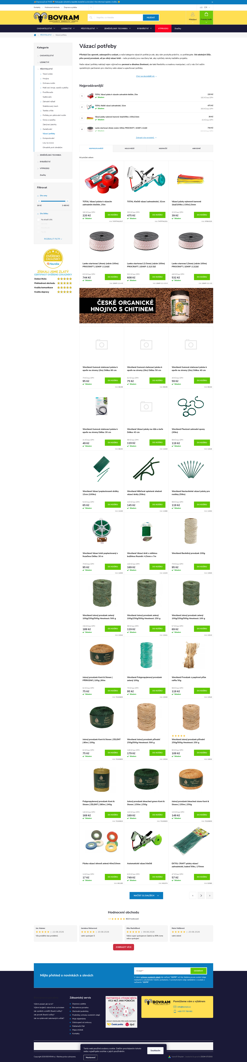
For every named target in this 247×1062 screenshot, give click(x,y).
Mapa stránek (77, 1030)
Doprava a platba (70, 7)
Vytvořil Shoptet (178, 1057)
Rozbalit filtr (52, 238)
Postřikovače (48, 92)
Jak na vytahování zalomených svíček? (49, 1018)
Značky (43, 175)
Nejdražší (163, 148)
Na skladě (46, 220)
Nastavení (90, 1057)
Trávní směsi (48, 74)
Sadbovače (47, 97)
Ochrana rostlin (49, 83)
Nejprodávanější (96, 148)
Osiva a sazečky (49, 120)
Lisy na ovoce (48, 143)
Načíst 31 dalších (144, 895)
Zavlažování (47, 129)
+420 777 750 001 (184, 1011)
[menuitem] (46, 29)
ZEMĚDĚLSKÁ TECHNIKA (50, 155)
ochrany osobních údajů (150, 977)
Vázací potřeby (49, 133)
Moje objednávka (79, 1019)
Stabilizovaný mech (50, 106)
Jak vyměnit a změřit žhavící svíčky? (48, 1011)
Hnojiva (46, 78)
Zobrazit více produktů (145, 138)
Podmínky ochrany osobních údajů (86, 1015)
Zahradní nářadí (49, 101)
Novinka (45, 228)
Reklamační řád (78, 1026)
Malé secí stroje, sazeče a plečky (55, 87)
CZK (205, 7)
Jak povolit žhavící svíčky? (44, 1014)
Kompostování (48, 138)
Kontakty (37, 7)
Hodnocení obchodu (52, 7)
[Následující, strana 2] (201, 895)
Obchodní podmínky (80, 1011)
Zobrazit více (123, 947)
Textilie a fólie (48, 110)
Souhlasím (155, 1050)
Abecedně (196, 148)
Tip (43, 232)
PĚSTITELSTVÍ (46, 69)
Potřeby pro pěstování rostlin (54, 115)
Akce (44, 224)
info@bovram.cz (184, 1007)
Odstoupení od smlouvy (81, 1022)
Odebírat (198, 971)
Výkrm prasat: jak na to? (43, 1004)
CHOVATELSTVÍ (47, 55)
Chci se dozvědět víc (145, 76)
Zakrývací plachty (49, 124)
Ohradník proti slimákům (52, 147)
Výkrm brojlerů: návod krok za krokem (49, 1007)
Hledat (151, 17)
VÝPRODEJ (44, 168)
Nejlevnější (129, 148)
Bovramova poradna (80, 1008)
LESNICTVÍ (44, 62)
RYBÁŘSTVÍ (45, 162)
